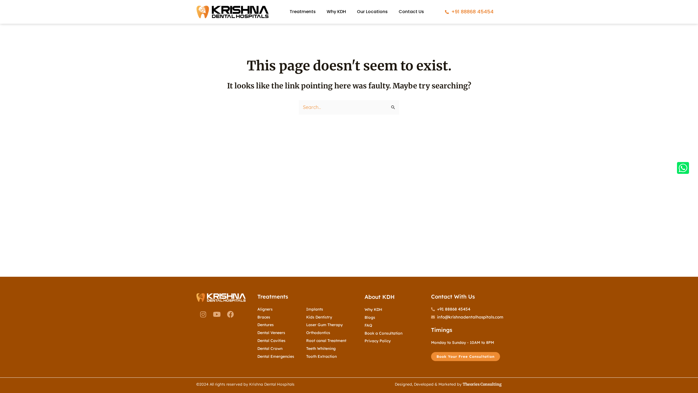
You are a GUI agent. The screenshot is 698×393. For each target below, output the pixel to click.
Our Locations (372, 11)
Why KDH (336, 11)
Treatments (303, 11)
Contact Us (411, 11)
